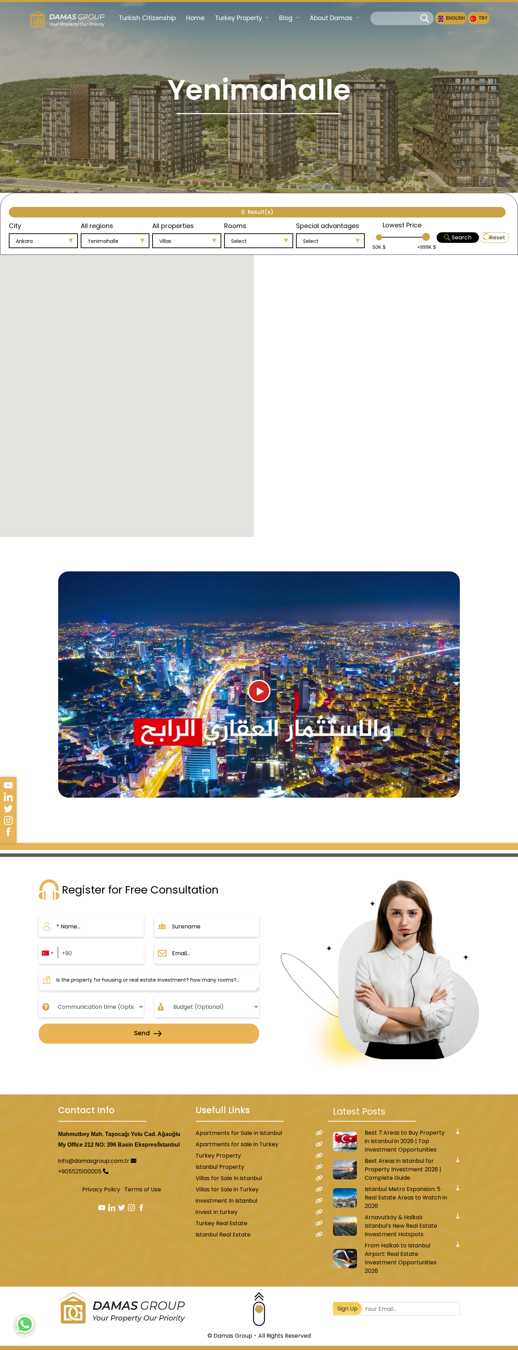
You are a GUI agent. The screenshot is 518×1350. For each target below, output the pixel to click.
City (15, 225)
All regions (97, 225)
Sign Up (347, 1309)
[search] (425, 18)
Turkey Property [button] (239, 18)
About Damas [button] (332, 18)
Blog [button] (286, 18)
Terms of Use (142, 1189)
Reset (497, 237)
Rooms (235, 225)
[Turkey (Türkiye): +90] (47, 953)
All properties (173, 225)
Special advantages (327, 225)
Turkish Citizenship (147, 18)
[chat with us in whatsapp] (24, 1325)
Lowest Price (402, 225)
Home (195, 18)
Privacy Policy (101, 1189)
